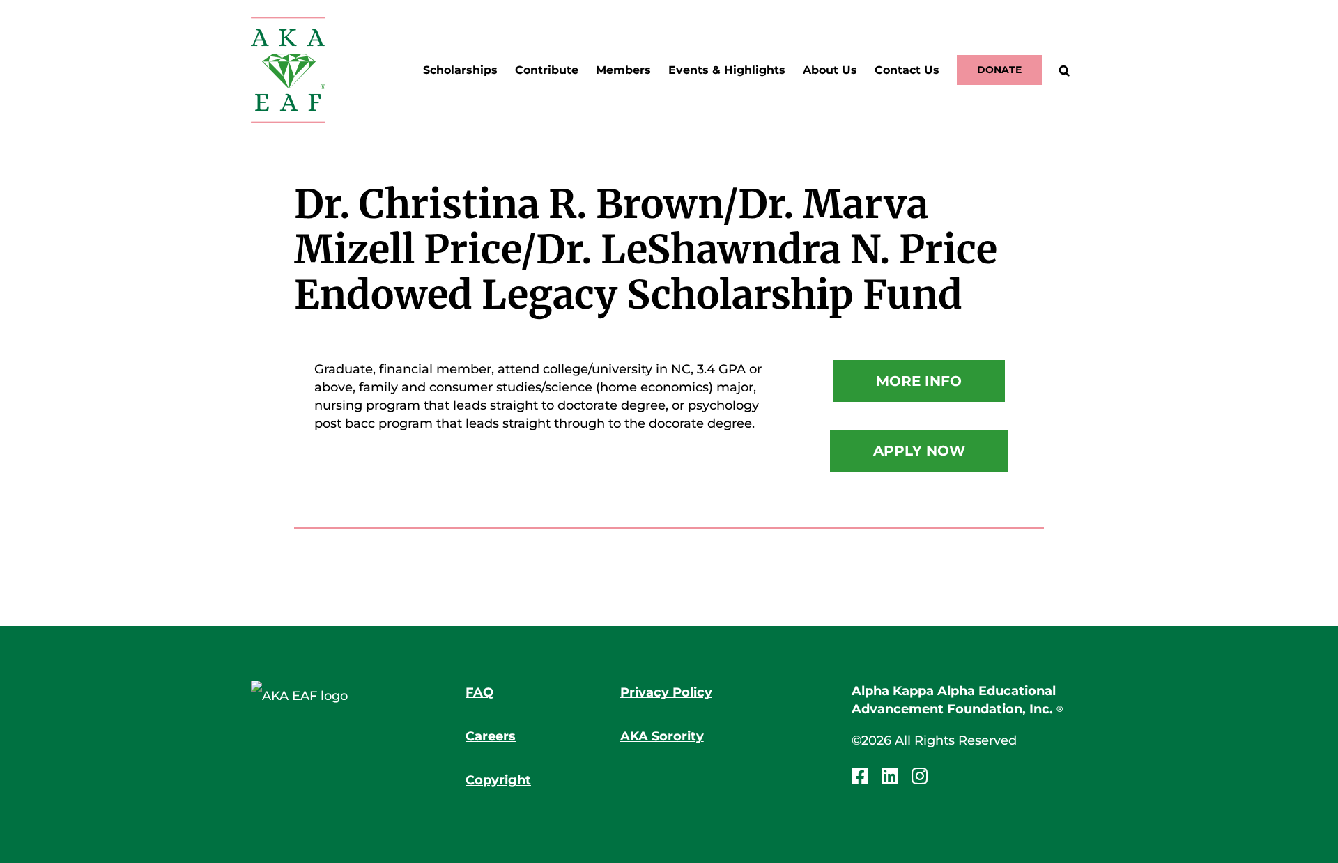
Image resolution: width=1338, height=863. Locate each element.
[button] (1064, 70)
